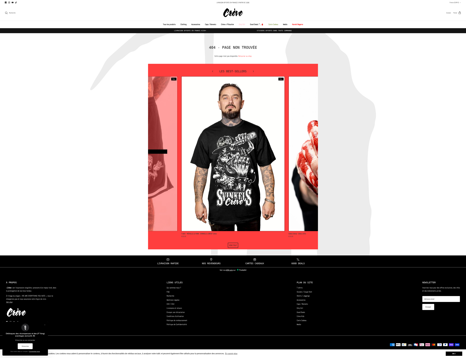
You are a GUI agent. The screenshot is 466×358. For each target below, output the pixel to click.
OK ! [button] (454, 354)
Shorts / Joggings (303, 296)
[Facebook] (6, 2)
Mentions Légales (173, 300)
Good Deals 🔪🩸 (257, 24)
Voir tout (233, 245)
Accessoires (195, 24)
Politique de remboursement (177, 320)
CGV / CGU (170, 304)
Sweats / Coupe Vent (304, 292)
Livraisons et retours (174, 308)
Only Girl (242, 24)
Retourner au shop (245, 56)
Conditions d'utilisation (175, 316)
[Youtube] (12, 2)
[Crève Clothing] (233, 13)
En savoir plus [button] (231, 354)
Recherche (170, 296)
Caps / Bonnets (210, 24)
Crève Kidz (300, 316)
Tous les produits (169, 24)
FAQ (168, 292)
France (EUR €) (454, 2)
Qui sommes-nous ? (174, 287)
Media (285, 24)
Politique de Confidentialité (177, 324)
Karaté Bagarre (297, 24)
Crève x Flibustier (227, 24)
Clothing (183, 24)
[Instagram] (9, 2)
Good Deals (301, 312)
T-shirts (300, 287)
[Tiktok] (16, 2)
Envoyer (428, 307)
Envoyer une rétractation (176, 312)
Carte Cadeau (273, 24)
